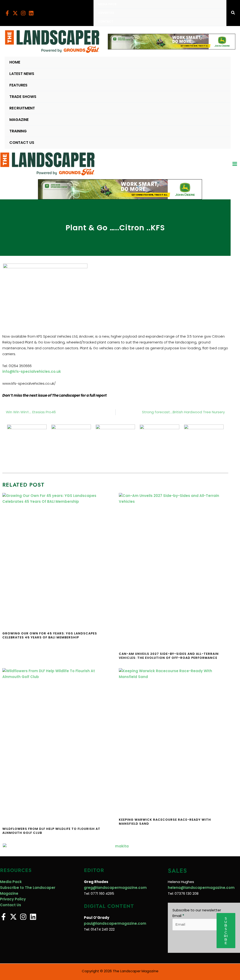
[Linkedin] (31, 13)
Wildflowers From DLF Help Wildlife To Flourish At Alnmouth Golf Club (51, 831)
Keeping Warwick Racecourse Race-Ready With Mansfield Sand (165, 821)
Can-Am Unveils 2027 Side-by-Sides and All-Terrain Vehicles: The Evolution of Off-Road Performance (169, 656)
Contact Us (10, 904)
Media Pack (11, 881)
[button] (233, 13)
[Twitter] (15, 13)
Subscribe (226, 930)
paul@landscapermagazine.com (115, 923)
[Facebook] (7, 13)
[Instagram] (23, 13)
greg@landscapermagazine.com (115, 887)
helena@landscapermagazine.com (201, 887)
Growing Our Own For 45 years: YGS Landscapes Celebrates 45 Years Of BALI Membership (49, 635)
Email (178, 915)
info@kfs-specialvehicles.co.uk (31, 371)
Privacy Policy (13, 899)
